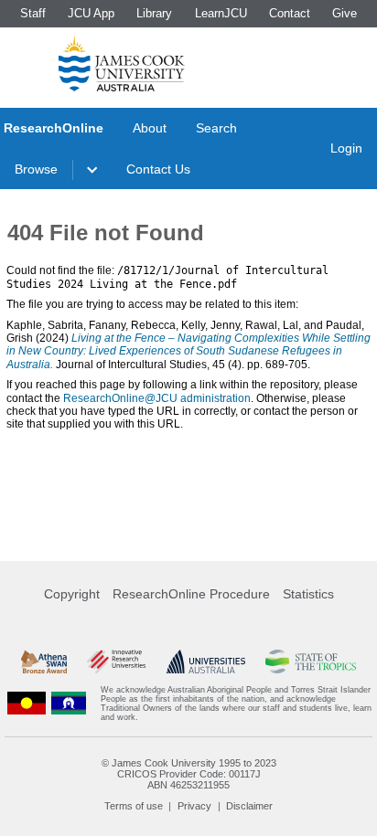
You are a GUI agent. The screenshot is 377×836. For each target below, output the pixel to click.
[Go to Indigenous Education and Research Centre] (26, 703)
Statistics (308, 594)
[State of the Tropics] (310, 661)
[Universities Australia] (206, 661)
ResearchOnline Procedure (191, 594)
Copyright (72, 594)
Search (216, 128)
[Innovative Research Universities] (116, 661)
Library (154, 13)
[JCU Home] (122, 63)
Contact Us (158, 169)
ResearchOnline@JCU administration (157, 398)
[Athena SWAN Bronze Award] (44, 661)
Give (344, 13)
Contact (289, 13)
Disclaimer (249, 805)
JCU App (91, 13)
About (150, 128)
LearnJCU (221, 13)
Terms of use (133, 805)
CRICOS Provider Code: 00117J (189, 773)
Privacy (194, 805)
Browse (36, 169)
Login (346, 148)
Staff (33, 13)
